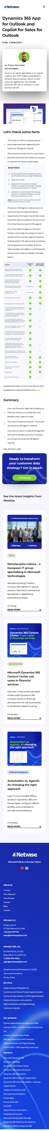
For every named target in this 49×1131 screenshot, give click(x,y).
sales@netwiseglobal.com (15, 935)
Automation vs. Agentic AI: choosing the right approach (23, 784)
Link (38, 390)
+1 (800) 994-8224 (11, 958)
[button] (44, 7)
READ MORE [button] (13, 609)
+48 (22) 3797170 (11, 932)
